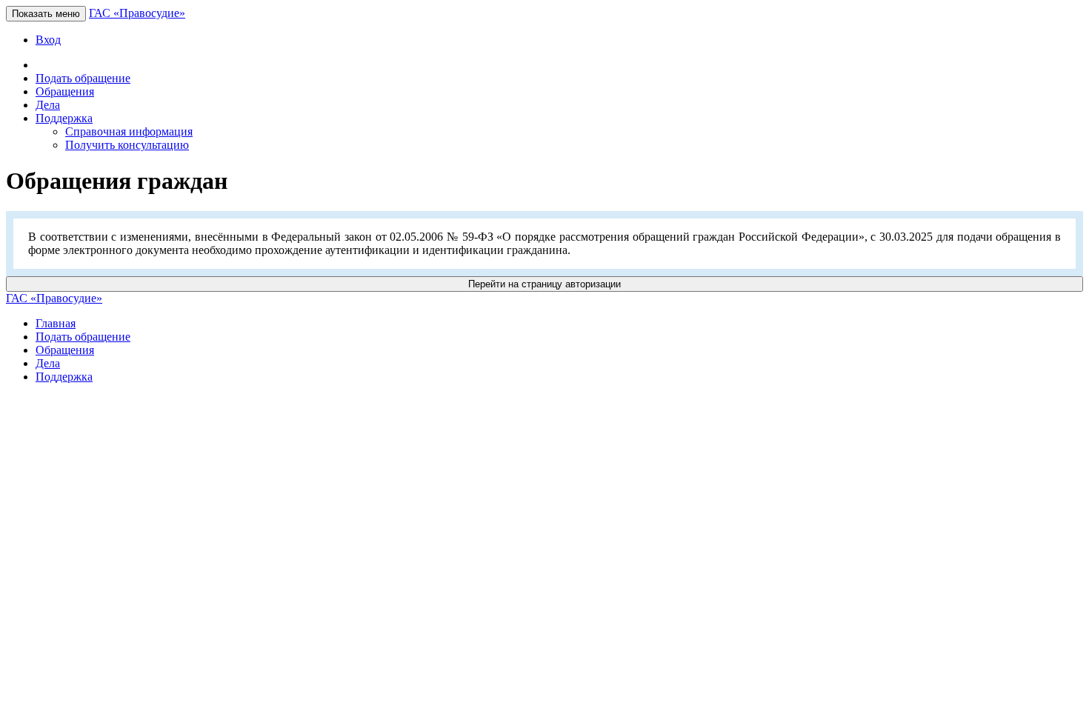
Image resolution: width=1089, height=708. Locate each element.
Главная (56, 323)
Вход (48, 39)
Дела (48, 104)
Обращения (65, 91)
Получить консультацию (127, 144)
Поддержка (64, 376)
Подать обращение (83, 78)
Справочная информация (129, 131)
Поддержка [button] (64, 118)
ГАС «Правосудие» (137, 13)
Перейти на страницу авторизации (544, 284)
